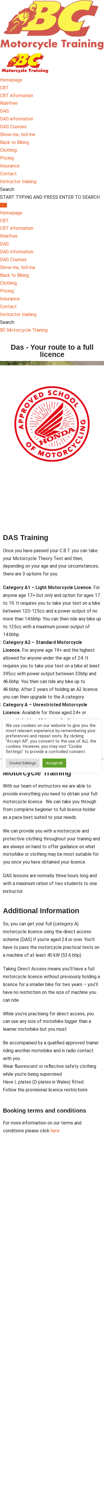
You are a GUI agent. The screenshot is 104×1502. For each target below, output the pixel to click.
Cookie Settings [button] (22, 763)
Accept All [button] (54, 763)
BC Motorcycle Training (24, 330)
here (55, 1130)
